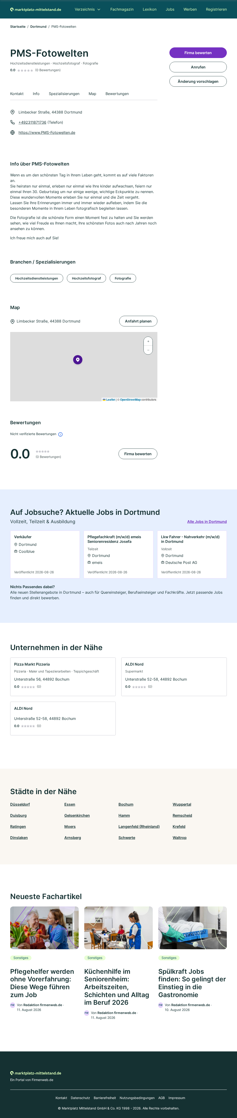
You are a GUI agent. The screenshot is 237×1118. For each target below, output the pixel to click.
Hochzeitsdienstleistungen (36, 278)
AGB (161, 1098)
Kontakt (61, 1098)
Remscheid (182, 815)
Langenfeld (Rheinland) (139, 826)
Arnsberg (72, 837)
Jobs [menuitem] (170, 9)
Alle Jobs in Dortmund (207, 521)
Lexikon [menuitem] (149, 9)
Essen (69, 804)
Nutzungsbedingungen (137, 1098)
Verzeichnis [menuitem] (85, 9)
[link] (45, 554)
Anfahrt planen (138, 321)
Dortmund (38, 26)
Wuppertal (182, 804)
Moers (70, 826)
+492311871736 (32, 122)
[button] (78, 361)
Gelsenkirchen (77, 815)
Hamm (124, 815)
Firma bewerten (138, 454)
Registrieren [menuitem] (216, 9)
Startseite (17, 26)
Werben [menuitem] (190, 9)
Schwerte (126, 837)
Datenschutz (80, 1098)
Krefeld (179, 826)
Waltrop (180, 837)
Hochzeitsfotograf (86, 278)
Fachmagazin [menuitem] (122, 9)
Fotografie (123, 278)
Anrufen (198, 67)
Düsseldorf (20, 804)
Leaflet (110, 399)
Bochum (125, 804)
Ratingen (18, 826)
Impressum (176, 1098)
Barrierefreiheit (105, 1098)
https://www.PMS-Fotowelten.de (47, 132)
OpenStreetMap (130, 399)
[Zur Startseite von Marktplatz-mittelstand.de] (35, 9)
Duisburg (18, 815)
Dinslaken (19, 837)
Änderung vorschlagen (198, 81)
